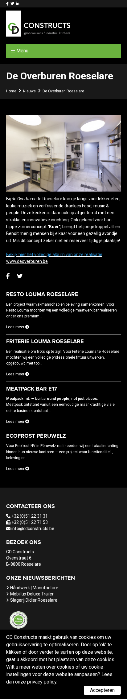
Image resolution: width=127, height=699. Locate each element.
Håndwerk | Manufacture (34, 587)
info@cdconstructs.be (32, 528)
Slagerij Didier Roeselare (33, 600)
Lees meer (15, 327)
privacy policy (41, 682)
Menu (22, 51)
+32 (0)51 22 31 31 (29, 516)
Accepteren (102, 690)
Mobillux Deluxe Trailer (32, 593)
